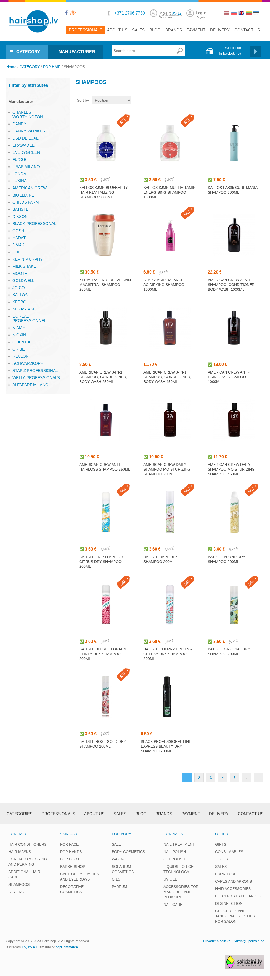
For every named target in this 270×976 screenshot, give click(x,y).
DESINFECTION (229, 903)
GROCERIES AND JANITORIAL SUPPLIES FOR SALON (235, 916)
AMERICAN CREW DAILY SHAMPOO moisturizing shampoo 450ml (231, 469)
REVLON (20, 356)
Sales (138, 30)
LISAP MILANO (26, 166)
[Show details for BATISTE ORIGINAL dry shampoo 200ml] (234, 605)
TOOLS (221, 859)
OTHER (221, 834)
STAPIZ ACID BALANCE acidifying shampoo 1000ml (163, 284)
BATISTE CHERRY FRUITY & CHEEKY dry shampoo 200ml (168, 654)
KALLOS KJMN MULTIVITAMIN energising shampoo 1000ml (169, 192)
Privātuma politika (216, 941)
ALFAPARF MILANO (30, 384)
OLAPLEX (21, 342)
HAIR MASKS (19, 852)
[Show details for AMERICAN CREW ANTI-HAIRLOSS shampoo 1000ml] (234, 328)
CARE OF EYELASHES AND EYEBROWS (79, 876)
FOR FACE (69, 844)
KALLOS (20, 295)
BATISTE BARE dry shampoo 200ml (160, 559)
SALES (221, 866)
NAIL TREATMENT (179, 844)
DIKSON (20, 216)
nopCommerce (67, 947)
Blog (155, 30)
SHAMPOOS (19, 884)
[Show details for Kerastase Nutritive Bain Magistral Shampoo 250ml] (106, 235)
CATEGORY (28, 52)
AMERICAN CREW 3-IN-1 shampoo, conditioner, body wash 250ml (103, 377)
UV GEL (170, 879)
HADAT (19, 238)
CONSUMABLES (229, 852)
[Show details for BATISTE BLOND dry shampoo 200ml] (234, 512)
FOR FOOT (70, 859)
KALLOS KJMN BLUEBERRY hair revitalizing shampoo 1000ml (103, 192)
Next (246, 777)
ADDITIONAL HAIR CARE (24, 874)
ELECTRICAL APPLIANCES (238, 896)
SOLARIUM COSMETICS (123, 869)
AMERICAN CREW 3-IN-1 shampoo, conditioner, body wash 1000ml (231, 284)
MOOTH (19, 273)
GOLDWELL (23, 280)
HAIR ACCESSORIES (233, 889)
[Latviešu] (227, 13)
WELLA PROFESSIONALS (36, 377)
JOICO (18, 287)
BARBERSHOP (72, 866)
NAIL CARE (172, 904)
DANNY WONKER (28, 131)
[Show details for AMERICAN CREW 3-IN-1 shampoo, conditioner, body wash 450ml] (170, 328)
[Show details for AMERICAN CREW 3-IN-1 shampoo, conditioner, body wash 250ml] (106, 328)
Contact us (247, 30)
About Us (117, 30)
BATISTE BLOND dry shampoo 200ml (226, 559)
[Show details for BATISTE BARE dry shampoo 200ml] (170, 512)
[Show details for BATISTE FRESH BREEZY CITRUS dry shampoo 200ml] (106, 512)
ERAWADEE (23, 145)
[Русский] (234, 13)
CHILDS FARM (25, 202)
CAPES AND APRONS (233, 881)
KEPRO (19, 302)
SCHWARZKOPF (27, 363)
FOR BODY (121, 834)
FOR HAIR (52, 67)
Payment (196, 30)
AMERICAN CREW (29, 188)
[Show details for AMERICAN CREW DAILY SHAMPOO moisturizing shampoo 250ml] (170, 420)
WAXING (119, 859)
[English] (241, 13)
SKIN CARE (70, 834)
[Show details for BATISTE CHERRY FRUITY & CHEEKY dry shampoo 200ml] (170, 605)
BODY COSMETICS (128, 852)
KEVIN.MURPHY (27, 259)
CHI (15, 252)
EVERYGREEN (26, 152)
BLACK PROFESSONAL (34, 223)
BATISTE (20, 209)
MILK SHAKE (24, 266)
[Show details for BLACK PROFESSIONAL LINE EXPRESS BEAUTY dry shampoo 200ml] (167, 697)
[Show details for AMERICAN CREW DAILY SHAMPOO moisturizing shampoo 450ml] (234, 420)
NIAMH (18, 328)
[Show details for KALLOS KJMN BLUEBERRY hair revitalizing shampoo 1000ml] (106, 143)
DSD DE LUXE (25, 138)
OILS (116, 879)
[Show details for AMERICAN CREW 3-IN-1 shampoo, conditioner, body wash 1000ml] (234, 235)
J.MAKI (18, 245)
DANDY (19, 124)
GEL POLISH (174, 859)
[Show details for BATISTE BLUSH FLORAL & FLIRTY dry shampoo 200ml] (106, 605)
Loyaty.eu (29, 947)
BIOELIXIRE (23, 195)
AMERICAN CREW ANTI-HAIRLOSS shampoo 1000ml (229, 377)
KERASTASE (24, 309)
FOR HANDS (71, 852)
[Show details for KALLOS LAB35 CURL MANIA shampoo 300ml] (234, 143)
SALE (116, 844)
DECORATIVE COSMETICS (72, 889)
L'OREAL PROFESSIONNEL (29, 318)
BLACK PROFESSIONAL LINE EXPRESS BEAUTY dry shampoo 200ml (166, 746)
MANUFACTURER (77, 52)
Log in (201, 13)
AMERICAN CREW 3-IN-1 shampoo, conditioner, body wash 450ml (167, 377)
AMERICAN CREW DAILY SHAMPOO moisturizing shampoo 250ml (166, 469)
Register (201, 17)
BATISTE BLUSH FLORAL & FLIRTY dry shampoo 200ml (102, 654)
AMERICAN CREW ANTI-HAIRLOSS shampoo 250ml (104, 466)
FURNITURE (226, 874)
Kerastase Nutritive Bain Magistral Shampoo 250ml (105, 284)
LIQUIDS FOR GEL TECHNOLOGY (179, 869)
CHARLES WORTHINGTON (27, 114)
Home (11, 67)
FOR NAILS (173, 834)
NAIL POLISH (174, 852)
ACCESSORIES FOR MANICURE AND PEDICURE (181, 891)
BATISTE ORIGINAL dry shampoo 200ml (229, 651)
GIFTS (220, 844)
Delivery (220, 30)
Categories (19, 813)
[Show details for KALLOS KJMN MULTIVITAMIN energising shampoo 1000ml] (170, 143)
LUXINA (19, 181)
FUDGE (19, 159)
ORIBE (18, 349)
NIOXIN (19, 335)
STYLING (16, 892)
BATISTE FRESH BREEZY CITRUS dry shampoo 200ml (101, 561)
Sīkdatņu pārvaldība (249, 941)
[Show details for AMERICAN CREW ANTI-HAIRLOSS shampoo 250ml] (106, 420)
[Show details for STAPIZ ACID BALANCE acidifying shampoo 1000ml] (170, 235)
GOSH (18, 230)
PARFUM (119, 886)
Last (258, 777)
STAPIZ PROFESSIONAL (35, 370)
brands (173, 30)
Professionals (85, 30)
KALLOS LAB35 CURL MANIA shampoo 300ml (232, 189)
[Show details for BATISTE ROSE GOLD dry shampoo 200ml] (106, 697)
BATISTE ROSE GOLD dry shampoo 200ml (102, 743)
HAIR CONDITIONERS (27, 844)
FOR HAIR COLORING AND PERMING (27, 862)
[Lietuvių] (249, 13)
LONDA (19, 173)
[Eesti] (256, 13)
